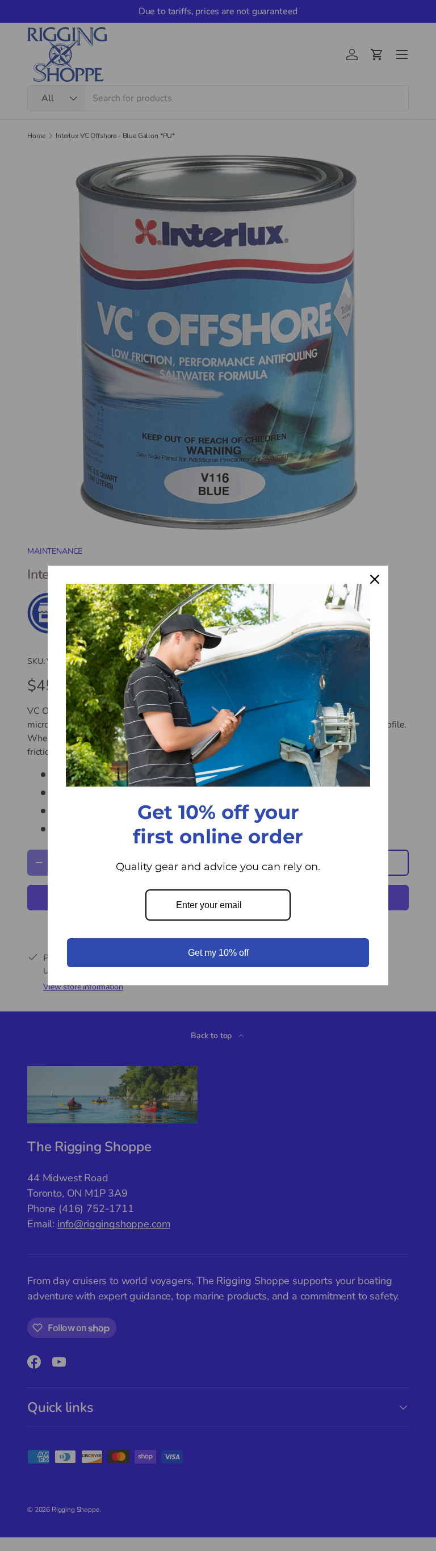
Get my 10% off (218, 953)
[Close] (374, 579)
